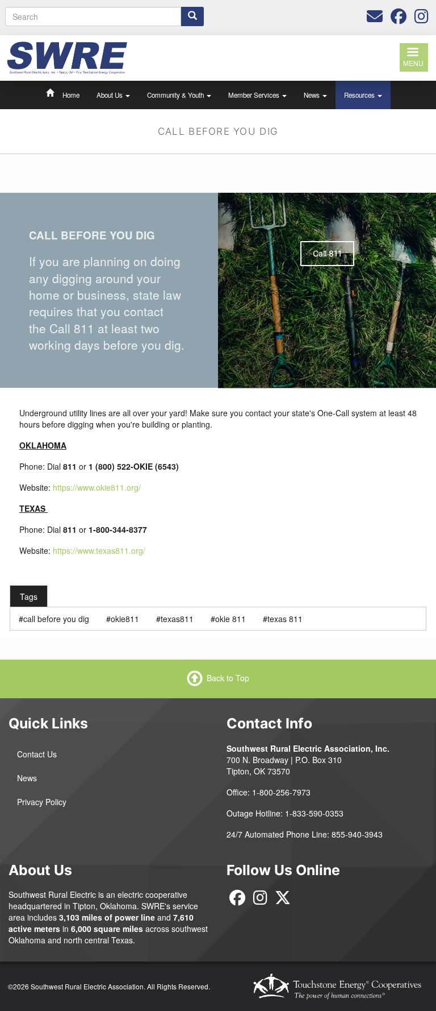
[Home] (67, 57)
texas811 (177, 618)
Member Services (254, 95)
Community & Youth (176, 95)
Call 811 (327, 253)
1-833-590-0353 (314, 813)
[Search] (192, 16)
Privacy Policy (41, 801)
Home (70, 95)
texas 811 (285, 618)
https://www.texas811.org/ (99, 550)
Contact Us (37, 754)
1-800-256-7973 (281, 792)
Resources (360, 95)
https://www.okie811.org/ (97, 487)
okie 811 (230, 618)
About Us (110, 95)
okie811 (125, 618)
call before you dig (56, 618)
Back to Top (228, 677)
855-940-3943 (357, 834)
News (312, 95)
